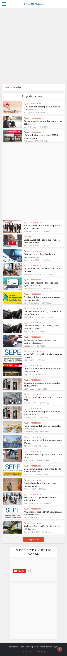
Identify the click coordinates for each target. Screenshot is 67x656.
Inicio (7, 87)
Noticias (27, 236)
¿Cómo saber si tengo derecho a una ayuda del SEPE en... (41, 284)
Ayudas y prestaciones (33, 103)
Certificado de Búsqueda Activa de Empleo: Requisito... (40, 341)
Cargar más (33, 539)
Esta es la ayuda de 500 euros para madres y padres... (40, 484)
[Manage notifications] (59, 649)
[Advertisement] (33, 45)
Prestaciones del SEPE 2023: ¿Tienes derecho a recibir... (41, 327)
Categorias (44, 651)
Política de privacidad (28, 651)
